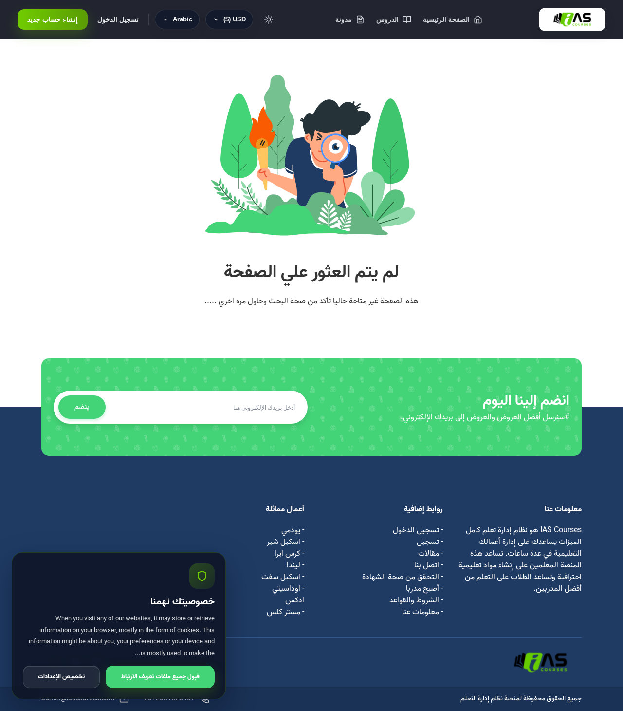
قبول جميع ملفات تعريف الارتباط (160, 677)
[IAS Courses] (572, 19)
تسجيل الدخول (118, 19)
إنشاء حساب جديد (52, 19)
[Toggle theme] (268, 19)
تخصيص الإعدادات (61, 677)
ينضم (82, 406)
